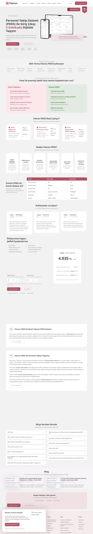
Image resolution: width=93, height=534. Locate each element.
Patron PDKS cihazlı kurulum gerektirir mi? (59, 443)
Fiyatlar (38, 3)
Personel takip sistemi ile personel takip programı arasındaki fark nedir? (66, 458)
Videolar (49, 3)
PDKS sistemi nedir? (53, 448)
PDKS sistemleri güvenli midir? (14, 446)
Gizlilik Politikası (64, 522)
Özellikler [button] (32, 3)
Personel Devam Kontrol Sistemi (51, 520)
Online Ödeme (64, 530)
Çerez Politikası (64, 528)
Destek (54, 3)
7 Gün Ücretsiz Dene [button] (81, 3)
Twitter (80, 522)
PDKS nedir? (10, 432)
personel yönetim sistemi (70, 369)
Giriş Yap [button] (70, 3)
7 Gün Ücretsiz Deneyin (16, 341)
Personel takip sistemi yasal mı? (56, 453)
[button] (73, 9)
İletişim (59, 3)
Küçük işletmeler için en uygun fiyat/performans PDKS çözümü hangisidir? (22, 457)
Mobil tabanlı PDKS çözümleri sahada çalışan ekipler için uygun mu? (24, 463)
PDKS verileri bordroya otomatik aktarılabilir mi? (60, 438)
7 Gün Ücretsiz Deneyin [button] (11, 524)
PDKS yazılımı (76, 379)
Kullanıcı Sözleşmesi (65, 520)
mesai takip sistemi (28, 381)
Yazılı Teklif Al (27, 289)
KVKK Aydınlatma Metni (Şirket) (66, 525)
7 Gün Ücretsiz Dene (11, 44)
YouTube (80, 529)
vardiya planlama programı (16, 381)
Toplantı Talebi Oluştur (28, 44)
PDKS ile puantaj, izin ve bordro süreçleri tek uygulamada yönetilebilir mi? (66, 432)
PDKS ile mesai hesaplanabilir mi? (15, 451)
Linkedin (80, 526)
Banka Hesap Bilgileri (66, 532)
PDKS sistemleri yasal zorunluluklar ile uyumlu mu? (19, 437)
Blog (48, 532)
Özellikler (50, 523)
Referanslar (50, 528)
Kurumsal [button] (25, 3)
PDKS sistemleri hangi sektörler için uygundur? (18, 442)
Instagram (81, 524)
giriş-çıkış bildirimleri (24, 376)
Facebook (81, 520)
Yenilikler (43, 3)
